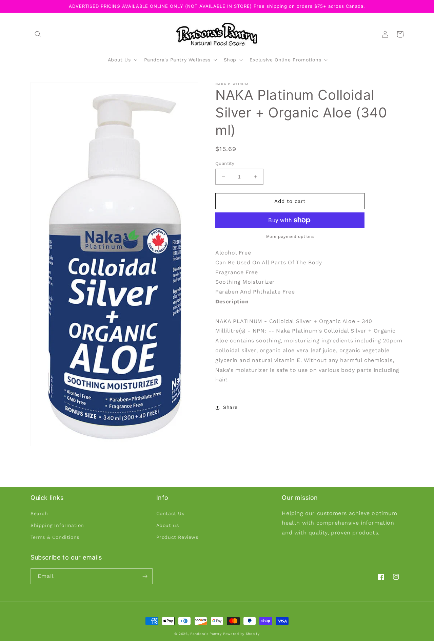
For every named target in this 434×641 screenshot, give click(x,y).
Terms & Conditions (55, 537)
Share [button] (230, 407)
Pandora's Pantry (205, 634)
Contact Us (170, 513)
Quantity (224, 163)
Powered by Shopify (241, 634)
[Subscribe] (144, 576)
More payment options (290, 236)
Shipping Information (57, 525)
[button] (38, 34)
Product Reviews (177, 537)
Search (39, 513)
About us (167, 525)
